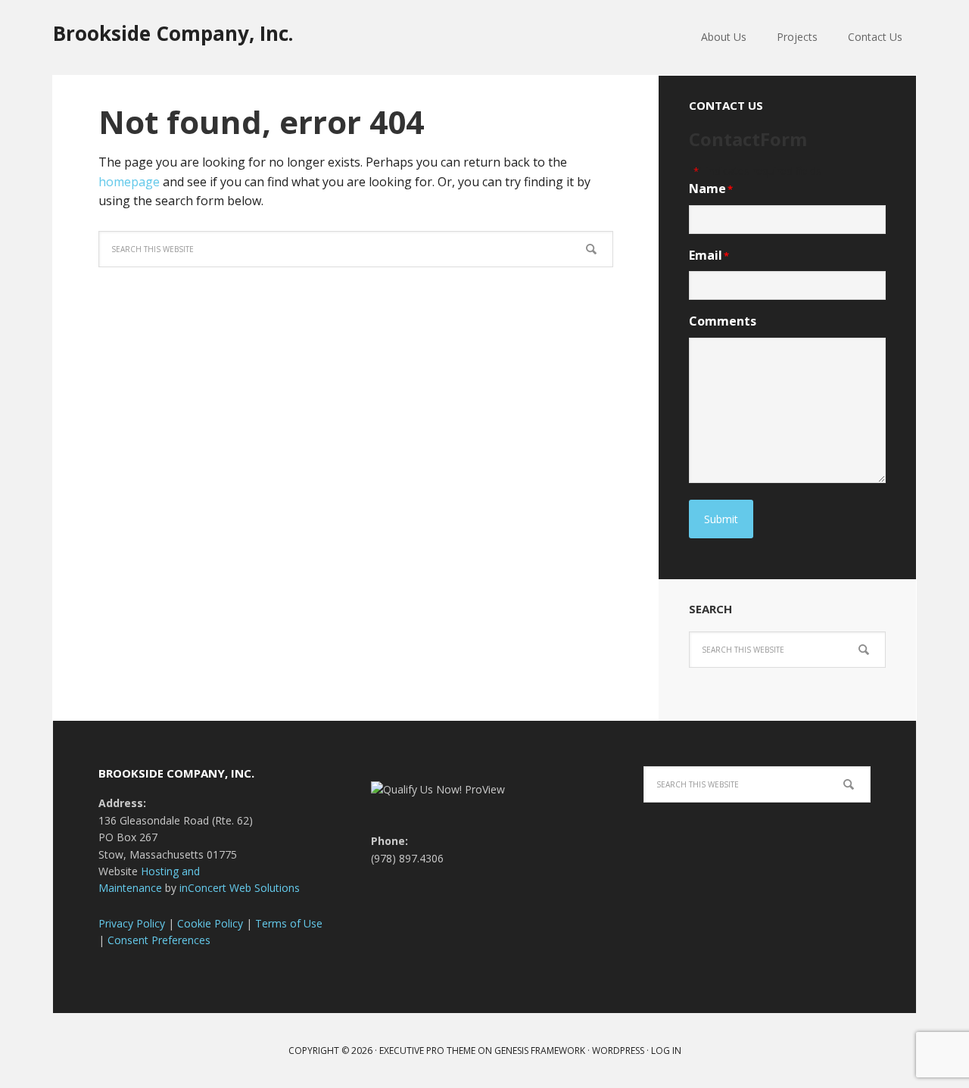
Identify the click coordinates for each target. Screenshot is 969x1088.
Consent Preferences (158, 940)
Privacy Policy (131, 923)
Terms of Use (288, 923)
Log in (666, 1050)
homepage (129, 181)
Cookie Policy (210, 923)
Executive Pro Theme (427, 1050)
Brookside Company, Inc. (173, 33)
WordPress (618, 1050)
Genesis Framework (539, 1050)
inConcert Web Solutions (239, 888)
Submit (721, 519)
